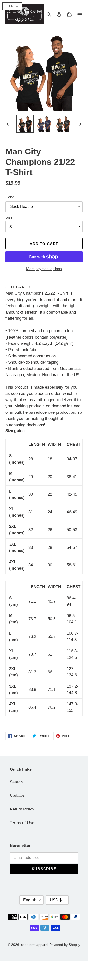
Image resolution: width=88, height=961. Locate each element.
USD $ (56, 900)
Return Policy (22, 809)
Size (8, 217)
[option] (24, 124)
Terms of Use (22, 822)
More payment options (44, 269)
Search (16, 782)
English (29, 900)
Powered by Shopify (64, 945)
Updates (17, 795)
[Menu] (80, 14)
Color (9, 197)
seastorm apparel (34, 945)
